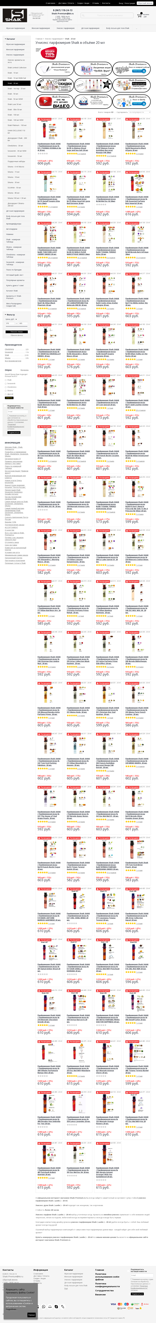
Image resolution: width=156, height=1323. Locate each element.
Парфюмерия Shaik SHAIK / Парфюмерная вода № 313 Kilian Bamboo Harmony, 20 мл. (107, 609)
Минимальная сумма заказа (16, 555)
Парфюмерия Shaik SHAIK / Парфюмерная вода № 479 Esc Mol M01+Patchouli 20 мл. (107, 967)
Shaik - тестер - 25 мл (16, 88)
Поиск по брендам (13, 270)
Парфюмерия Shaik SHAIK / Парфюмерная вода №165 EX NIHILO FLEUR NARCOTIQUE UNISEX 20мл (78, 250)
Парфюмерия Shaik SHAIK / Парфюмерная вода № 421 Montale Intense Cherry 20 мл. (107, 1069)
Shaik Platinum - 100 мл (17, 125)
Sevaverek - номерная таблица (15, 263)
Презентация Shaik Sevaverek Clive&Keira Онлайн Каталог (13, 492)
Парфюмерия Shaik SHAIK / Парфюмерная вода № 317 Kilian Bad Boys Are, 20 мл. (49, 609)
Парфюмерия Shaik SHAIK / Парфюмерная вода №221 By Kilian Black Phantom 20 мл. (78, 454)
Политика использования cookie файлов (107, 1276)
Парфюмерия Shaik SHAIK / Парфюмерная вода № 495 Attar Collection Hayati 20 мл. (136, 916)
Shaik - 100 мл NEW (15, 120)
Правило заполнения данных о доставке (13, 462)
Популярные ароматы (15, 280)
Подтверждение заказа (14, 525)
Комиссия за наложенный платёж (15, 549)
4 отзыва (110, 359)
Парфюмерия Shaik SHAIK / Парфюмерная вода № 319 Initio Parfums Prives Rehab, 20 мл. (78, 609)
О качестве (9, 530)
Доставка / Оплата (66, 3)
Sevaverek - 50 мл (15, 156)
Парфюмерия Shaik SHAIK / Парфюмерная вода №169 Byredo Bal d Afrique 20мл (136, 250)
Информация (41, 1269)
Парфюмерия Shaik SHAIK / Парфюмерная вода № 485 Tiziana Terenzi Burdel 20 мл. (137, 1069)
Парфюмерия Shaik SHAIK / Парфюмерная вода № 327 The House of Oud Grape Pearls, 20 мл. (49, 815)
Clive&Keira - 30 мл (15, 145)
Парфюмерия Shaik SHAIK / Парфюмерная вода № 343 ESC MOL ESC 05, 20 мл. (49, 504)
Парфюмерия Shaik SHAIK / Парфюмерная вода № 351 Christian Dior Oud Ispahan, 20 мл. (107, 711)
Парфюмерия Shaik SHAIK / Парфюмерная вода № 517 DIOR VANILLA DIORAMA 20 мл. (78, 967)
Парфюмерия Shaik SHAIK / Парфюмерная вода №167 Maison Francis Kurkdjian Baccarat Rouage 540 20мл (107, 148)
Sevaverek (9, 352)
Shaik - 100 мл (13, 115)
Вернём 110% (10, 522)
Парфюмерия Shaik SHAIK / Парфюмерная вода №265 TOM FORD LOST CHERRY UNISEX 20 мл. (49, 250)
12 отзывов (111, 156)
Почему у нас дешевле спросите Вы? (14, 538)
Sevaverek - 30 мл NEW (17, 151)
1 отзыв (139, 207)
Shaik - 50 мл (13, 94)
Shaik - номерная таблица (13, 240)
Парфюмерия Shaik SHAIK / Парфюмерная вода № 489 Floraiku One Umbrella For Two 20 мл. (49, 1120)
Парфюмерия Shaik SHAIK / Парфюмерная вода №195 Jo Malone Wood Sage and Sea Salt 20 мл (78, 147)
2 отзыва (110, 308)
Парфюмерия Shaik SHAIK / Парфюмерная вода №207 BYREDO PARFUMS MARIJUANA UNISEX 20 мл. (107, 865)
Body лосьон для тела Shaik (15, 217)
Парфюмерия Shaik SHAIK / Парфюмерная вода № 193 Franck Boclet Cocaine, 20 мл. (107, 454)
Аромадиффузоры (13, 224)
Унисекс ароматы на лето (16, 61)
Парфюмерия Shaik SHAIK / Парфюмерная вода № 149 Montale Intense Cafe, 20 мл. (78, 505)
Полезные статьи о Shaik (15, 563)
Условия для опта (12, 552)
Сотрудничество (104, 1290)
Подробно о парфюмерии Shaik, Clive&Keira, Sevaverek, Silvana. (17, 454)
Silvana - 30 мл (13, 182)
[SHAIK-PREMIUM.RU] (15, 15)
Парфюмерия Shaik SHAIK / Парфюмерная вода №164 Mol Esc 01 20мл (78, 402)
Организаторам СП (13, 459)
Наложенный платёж (13, 558)
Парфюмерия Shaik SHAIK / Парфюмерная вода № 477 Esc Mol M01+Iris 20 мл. (136, 1120)
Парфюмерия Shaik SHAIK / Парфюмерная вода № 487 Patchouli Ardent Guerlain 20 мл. (49, 1171)
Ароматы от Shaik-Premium (14, 297)
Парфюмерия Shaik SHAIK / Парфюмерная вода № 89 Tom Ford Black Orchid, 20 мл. (49, 454)
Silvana (7, 358)
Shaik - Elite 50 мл (15, 109)
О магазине (50, 3)
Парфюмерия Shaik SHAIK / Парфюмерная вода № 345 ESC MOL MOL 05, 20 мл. (136, 609)
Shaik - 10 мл (13, 73)
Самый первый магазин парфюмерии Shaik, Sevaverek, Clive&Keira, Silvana (14, 511)
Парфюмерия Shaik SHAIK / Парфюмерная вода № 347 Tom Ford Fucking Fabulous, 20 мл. (49, 761)
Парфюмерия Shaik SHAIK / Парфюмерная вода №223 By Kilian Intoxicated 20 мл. (136, 454)
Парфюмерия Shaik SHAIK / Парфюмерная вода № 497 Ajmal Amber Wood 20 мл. (49, 967)
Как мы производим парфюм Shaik (13, 498)
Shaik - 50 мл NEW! (15, 99)
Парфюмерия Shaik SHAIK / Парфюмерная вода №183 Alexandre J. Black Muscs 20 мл (78, 352)
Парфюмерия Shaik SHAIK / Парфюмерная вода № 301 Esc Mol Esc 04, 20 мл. (78, 1170)
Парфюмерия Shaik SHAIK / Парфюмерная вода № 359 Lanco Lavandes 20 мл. (78, 1119)
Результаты (25, 370)
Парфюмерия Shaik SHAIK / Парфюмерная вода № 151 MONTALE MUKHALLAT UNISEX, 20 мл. (49, 352)
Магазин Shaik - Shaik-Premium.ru (14, 448)
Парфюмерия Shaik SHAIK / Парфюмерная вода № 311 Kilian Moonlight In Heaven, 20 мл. (78, 761)
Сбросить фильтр (17, 335)
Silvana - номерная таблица (13, 248)
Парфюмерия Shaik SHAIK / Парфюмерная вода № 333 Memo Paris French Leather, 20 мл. (136, 711)
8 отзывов (111, 257)
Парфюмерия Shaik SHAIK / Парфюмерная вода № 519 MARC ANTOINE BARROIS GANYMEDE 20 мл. (49, 916)
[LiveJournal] (63, 1307)
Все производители (13, 361)
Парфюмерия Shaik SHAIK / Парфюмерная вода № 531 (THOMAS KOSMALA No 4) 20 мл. (49, 147)
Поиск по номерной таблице (13, 467)
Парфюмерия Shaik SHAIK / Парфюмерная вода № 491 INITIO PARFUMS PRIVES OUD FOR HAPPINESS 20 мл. (108, 1018)
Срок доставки (11, 545)
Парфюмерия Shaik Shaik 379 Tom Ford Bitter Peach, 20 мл (136, 864)
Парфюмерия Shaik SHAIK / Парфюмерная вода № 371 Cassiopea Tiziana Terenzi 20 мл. (107, 916)
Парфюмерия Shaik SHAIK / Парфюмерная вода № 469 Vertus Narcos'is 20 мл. (78, 1018)
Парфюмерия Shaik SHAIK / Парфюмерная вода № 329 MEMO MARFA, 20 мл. (136, 760)
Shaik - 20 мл (13, 83)
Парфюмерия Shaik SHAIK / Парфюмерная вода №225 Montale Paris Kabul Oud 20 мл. (49, 403)
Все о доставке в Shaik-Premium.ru (14, 534)
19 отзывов (111, 872)
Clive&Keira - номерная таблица (15, 255)
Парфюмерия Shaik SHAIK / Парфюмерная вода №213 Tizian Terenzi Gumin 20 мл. (78, 865)
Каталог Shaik (12, 291)
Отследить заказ (12, 542)
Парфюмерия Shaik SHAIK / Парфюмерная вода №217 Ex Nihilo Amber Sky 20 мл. (136, 301)
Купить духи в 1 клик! (15, 285)
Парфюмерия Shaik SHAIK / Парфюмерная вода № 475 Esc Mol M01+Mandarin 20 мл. (78, 1069)
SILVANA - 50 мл (14, 187)
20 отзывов (141, 410)
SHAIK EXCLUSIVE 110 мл (16, 131)
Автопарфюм (11, 229)
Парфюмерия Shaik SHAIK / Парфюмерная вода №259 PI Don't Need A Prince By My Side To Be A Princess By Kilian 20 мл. (136, 506)
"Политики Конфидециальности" (15, 425)
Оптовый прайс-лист (14, 275)
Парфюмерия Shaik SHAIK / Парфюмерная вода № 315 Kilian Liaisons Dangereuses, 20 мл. (78, 558)
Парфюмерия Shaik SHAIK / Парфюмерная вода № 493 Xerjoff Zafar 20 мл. (136, 1017)
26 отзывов (53, 257)
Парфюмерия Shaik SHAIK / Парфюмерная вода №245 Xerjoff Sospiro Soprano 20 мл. (107, 352)
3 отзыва (139, 154)
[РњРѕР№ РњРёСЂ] (50, 1307)
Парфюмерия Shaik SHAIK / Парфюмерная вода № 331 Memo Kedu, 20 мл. (78, 710)
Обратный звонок (145, 3)
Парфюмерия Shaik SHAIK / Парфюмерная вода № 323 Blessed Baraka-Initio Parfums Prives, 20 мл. (49, 711)
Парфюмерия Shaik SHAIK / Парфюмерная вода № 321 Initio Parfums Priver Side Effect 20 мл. (107, 660)
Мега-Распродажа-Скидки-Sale (14, 304)
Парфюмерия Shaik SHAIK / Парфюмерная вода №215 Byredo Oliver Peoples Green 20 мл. (136, 815)
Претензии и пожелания (15, 560)
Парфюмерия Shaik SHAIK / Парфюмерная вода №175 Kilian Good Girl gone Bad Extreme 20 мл (78, 200)
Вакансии (100, 1294)
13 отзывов (141, 257)
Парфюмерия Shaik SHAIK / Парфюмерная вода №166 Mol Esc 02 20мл (107, 199)
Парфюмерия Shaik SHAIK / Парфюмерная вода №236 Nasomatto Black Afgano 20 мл (136, 147)
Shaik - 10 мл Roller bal (17, 78)
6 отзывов (81, 154)
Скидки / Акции (83, 3)
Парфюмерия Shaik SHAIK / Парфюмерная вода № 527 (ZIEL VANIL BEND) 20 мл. (78, 916)
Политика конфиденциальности (107, 1285)
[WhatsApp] (44, 1307)
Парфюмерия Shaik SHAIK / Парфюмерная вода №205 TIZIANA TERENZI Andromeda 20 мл (107, 505)
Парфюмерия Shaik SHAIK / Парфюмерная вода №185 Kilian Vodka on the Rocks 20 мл (136, 352)
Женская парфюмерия (15, 49)
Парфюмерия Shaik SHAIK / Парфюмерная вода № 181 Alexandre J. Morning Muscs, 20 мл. (49, 558)
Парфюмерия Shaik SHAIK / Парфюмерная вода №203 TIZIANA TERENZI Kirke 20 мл (107, 250)
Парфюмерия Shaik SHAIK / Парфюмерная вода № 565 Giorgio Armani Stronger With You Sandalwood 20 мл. (107, 1172)
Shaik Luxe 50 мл (14, 104)
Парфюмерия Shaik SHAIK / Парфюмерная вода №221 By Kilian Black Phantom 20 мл (49, 301)
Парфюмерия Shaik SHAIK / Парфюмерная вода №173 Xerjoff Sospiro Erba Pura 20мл (49, 200)
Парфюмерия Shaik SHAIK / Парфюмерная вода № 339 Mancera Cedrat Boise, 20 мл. (137, 558)
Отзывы (95, 3)
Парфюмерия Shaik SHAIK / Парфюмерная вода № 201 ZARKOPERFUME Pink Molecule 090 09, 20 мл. (78, 301)
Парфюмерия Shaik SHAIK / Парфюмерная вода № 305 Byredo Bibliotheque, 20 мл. (136, 660)
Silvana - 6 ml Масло (16, 166)
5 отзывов (52, 461)
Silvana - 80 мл (13, 193)
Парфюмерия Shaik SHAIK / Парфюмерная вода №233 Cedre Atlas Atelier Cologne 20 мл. (107, 301)
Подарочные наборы (16, 161)
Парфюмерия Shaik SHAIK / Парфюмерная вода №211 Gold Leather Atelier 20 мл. (136, 403)
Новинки (9, 234)
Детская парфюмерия (15, 211)
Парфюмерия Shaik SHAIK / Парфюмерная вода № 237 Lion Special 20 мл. (107, 402)
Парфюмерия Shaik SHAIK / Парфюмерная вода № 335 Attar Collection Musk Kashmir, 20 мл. (78, 660)
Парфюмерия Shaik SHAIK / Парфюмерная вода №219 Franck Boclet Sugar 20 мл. (49, 865)
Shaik (7, 355)
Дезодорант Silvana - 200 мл (16, 204)
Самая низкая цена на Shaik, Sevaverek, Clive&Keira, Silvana (16, 503)
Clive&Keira (9, 349)
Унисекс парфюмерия (15, 55)
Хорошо (31, 1315)
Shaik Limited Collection (17, 67)
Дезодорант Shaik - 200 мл (17, 139)
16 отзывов (82, 257)
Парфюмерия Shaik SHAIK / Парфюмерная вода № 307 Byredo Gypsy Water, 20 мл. (78, 815)
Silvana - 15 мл (13, 172)
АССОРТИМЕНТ (11, 527)
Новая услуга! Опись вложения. (13, 481)
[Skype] (56, 1307)
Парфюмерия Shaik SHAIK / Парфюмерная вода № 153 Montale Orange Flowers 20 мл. (107, 1120)
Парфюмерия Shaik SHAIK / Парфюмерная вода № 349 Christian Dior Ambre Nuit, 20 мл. (49, 660)
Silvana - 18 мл (13, 177)
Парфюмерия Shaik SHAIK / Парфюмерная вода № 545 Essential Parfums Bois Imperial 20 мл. (136, 200)
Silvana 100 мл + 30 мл (17, 198)
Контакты (106, 3)
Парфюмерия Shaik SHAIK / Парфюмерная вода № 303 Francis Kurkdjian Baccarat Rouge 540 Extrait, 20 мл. (107, 763)
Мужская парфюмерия (15, 44)
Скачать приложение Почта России (16, 518)
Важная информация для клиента (15, 477)
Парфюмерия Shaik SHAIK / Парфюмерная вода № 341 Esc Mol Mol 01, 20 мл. (107, 814)
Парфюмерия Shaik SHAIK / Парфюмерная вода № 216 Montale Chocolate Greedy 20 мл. (49, 1018)
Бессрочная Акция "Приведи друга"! (16, 472)
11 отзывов (53, 207)
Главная (99, 1269)
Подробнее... (11, 1309)
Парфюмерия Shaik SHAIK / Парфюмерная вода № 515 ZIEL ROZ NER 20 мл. (136, 966)
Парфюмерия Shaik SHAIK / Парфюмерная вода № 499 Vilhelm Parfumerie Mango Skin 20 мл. (49, 1069)
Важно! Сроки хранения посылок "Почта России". (15, 486)
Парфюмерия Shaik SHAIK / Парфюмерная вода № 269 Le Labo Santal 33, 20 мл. (107, 558)
